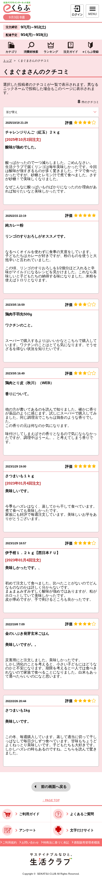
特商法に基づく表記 (56, 842)
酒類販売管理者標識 (87, 842)
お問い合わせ (30, 842)
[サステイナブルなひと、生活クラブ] (51, 864)
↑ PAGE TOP (51, 800)
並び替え (20, 112)
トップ (7, 60)
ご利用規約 (9, 842)
